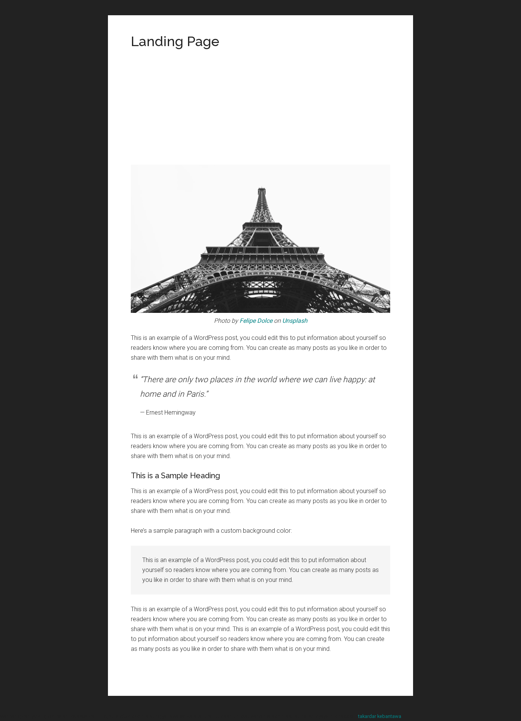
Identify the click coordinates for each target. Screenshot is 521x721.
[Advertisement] (260, 107)
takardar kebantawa (379, 716)
